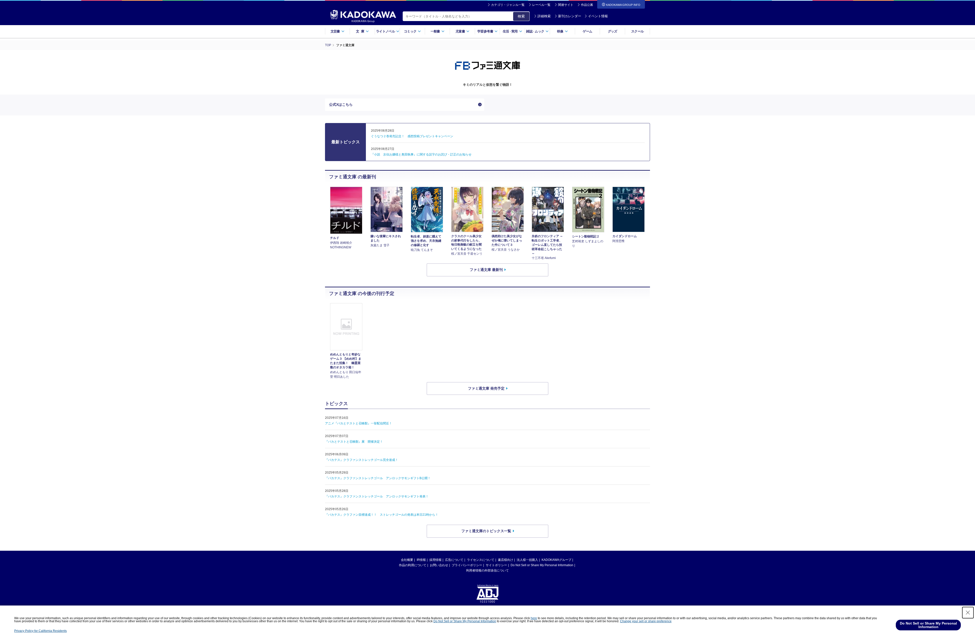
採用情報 (435, 560)
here (534, 618)
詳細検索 (544, 16)
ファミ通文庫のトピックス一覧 (486, 531)
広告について (454, 560)
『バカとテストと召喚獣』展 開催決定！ (354, 441)
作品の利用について (412, 565)
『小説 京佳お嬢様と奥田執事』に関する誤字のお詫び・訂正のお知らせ (421, 154)
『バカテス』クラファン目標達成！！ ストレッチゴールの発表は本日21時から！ (381, 514)
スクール (637, 31)
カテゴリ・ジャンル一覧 (508, 5)
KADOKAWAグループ (556, 560)
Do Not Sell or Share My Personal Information (542, 565)
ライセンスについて (480, 560)
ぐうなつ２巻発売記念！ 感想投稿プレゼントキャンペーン (412, 136)
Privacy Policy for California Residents (40, 631)
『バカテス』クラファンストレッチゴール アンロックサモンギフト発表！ (377, 496)
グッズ (612, 31)
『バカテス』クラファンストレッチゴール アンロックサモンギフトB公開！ (378, 478)
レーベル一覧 (541, 5)
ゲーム (587, 31)
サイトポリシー (496, 565)
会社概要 (407, 560)
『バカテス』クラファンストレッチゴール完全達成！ (361, 460)
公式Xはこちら (341, 104)
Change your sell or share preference (646, 621)
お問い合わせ (439, 565)
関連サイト (565, 5)
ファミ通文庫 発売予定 (486, 388)
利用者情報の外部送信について (487, 570)
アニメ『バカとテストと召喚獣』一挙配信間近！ (358, 423)
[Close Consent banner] (967, 612)
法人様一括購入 (527, 560)
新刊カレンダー (569, 16)
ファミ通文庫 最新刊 (486, 270)
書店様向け (505, 560)
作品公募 (587, 5)
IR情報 (421, 560)
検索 (521, 16)
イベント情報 (598, 16)
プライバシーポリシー (467, 565)
